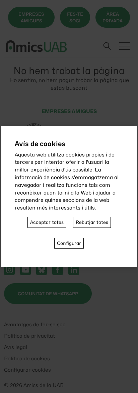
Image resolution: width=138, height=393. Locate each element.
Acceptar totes (47, 222)
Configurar (69, 243)
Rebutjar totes (92, 222)
